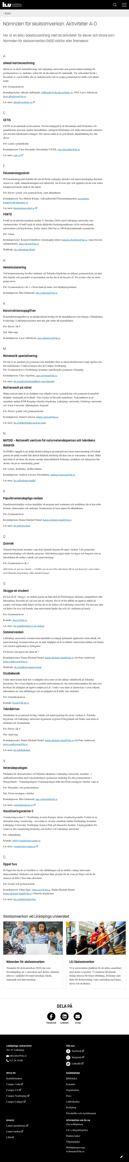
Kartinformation (14, 1078)
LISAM (10, 1137)
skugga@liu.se (19, 620)
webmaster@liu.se (75, 1151)
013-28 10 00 (16, 1060)
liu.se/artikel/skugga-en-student (29, 625)
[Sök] (115, 4)
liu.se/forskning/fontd (24, 249)
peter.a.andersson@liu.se (15, 661)
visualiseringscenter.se (24, 846)
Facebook (76, 1050)
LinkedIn (76, 1063)
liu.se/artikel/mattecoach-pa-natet (30, 422)
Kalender (70, 1084)
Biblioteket (71, 1078)
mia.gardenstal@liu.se (46, 292)
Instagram (76, 1057)
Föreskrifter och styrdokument (81, 1113)
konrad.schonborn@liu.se (74, 239)
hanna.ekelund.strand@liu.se (57, 519)
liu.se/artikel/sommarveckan (28, 667)
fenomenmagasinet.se (24, 208)
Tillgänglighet (73, 1141)
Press (68, 1095)
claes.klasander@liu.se (68, 149)
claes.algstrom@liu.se (46, 375)
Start (8, 13)
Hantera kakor (73, 1135)
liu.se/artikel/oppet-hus (25, 899)
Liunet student (13, 1131)
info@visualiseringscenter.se (26, 840)
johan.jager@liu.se (41, 889)
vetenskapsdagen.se (23, 804)
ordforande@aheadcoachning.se (57, 92)
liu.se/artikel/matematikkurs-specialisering (34, 381)
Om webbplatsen (74, 1124)
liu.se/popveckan (22, 525)
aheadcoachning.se (23, 102)
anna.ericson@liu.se (29, 243)
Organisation (72, 1090)
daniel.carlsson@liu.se (47, 416)
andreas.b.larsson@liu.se (62, 474)
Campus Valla (13, 1084)
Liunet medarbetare (15, 1125)
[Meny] (124, 4)
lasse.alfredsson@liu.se (14, 96)
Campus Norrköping (16, 1095)
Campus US (12, 1090)
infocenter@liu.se (18, 1055)
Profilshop (71, 1107)
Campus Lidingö (14, 1101)
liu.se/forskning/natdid (24, 480)
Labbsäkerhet (72, 1101)
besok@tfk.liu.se (20, 702)
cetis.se (17, 155)
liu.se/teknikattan (22, 750)
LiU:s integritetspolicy (77, 1130)
